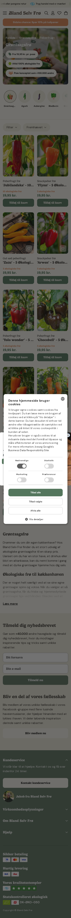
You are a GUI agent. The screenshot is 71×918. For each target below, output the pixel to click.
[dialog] (36, 459)
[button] (35, 520)
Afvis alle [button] (35, 510)
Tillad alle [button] (35, 492)
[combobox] (63, 399)
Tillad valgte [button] (35, 501)
